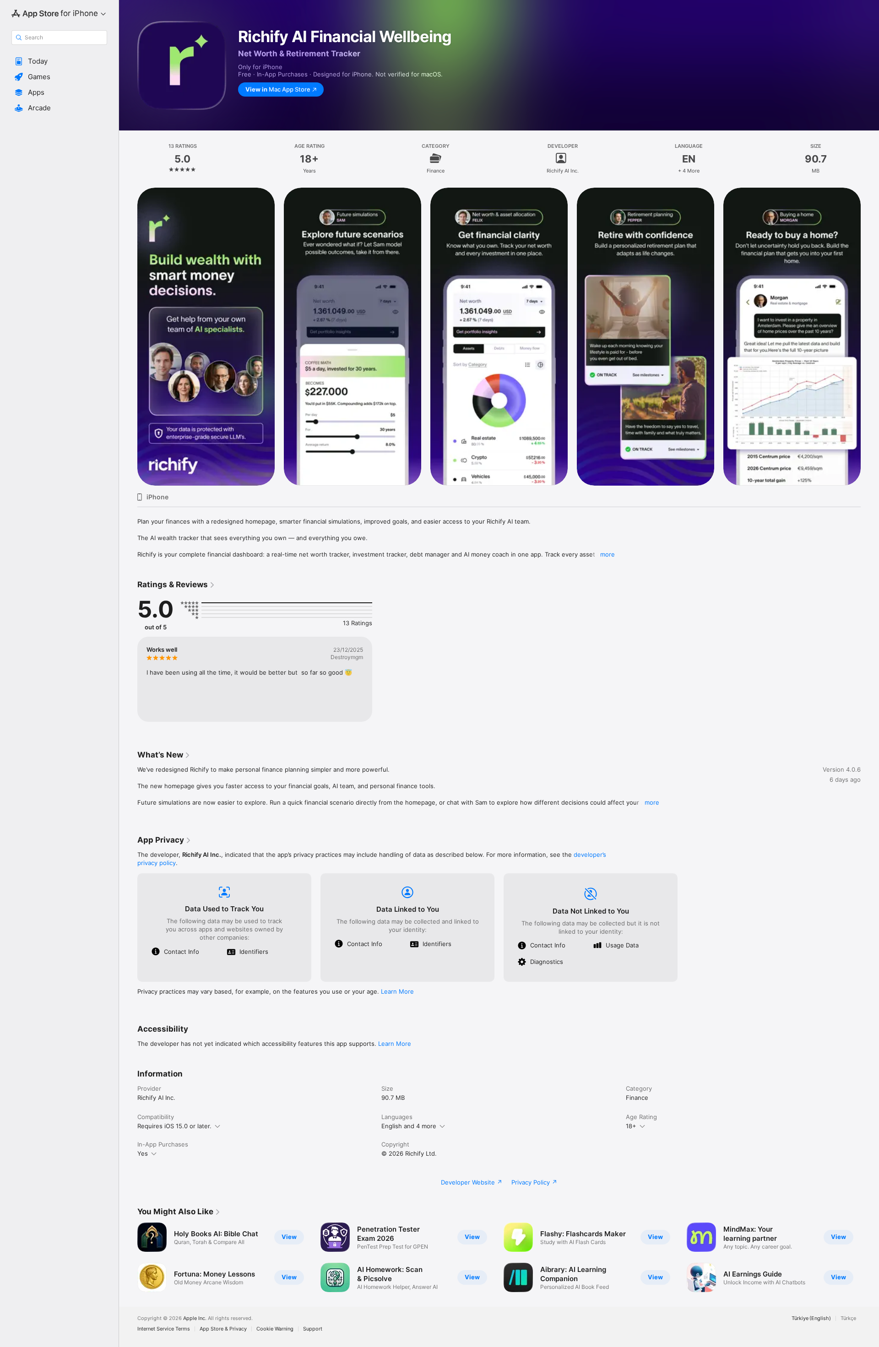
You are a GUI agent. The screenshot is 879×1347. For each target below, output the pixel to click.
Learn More (397, 991)
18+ (631, 1126)
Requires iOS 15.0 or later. (174, 1126)
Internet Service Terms (163, 1328)
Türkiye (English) (811, 1318)
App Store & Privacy (223, 1328)
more (607, 554)
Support (312, 1328)
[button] (59, 61)
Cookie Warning (274, 1328)
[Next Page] (869, 336)
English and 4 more (408, 1126)
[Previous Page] (128, 336)
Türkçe (848, 1318)
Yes (142, 1153)
